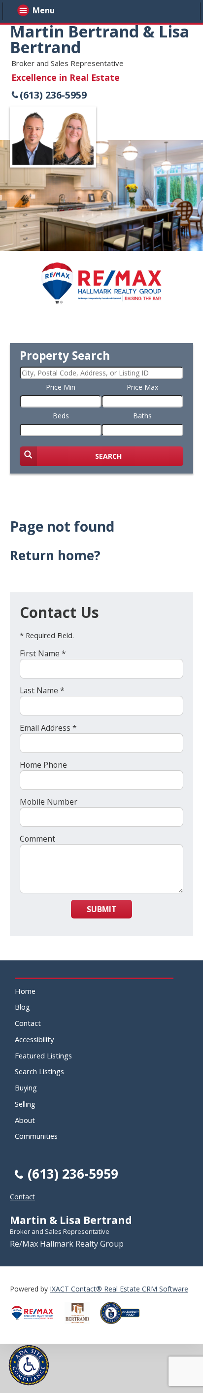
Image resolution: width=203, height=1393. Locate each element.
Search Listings (39, 1071)
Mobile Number (48, 801)
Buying (26, 1087)
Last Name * (42, 690)
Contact (28, 1023)
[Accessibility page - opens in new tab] (124, 1326)
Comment (37, 838)
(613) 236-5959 (53, 95)
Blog (22, 1007)
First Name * (43, 653)
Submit (102, 909)
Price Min (60, 387)
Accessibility (34, 1039)
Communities (36, 1136)
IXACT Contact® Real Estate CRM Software (119, 1288)
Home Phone (43, 764)
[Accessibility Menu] (28, 1365)
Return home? (55, 555)
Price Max (142, 387)
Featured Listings (43, 1055)
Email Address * (48, 727)
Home (25, 991)
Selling (25, 1104)
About (25, 1120)
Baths (142, 415)
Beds (61, 415)
